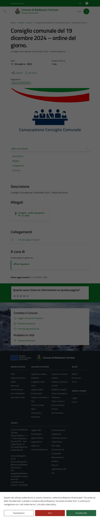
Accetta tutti (81, 513)
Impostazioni (19, 513)
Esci (50, 513)
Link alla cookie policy (46, 504)
